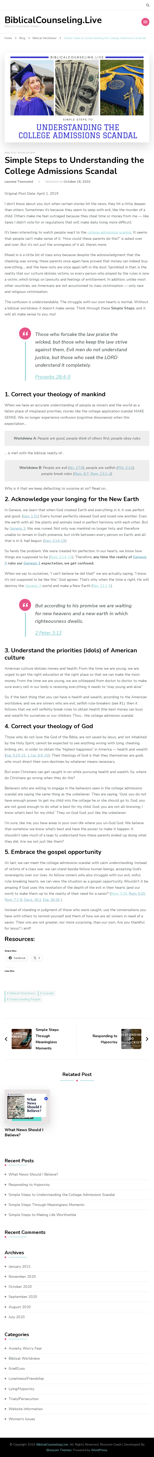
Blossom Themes (59, 1450)
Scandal (48, 993)
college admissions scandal (109, 232)
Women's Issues (22, 1419)
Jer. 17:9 (76, 467)
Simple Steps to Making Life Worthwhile (42, 1214)
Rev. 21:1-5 (101, 585)
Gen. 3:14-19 (54, 540)
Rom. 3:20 (119, 893)
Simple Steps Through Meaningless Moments (46, 1204)
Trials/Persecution (23, 1398)
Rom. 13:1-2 (100, 473)
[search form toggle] (147, 5)
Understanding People (25, 999)
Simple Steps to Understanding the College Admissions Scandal (62, 1194)
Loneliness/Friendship (26, 1378)
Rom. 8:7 (81, 473)
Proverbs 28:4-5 (52, 377)
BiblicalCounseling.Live (53, 20)
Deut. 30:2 (32, 899)
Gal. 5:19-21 (16, 755)
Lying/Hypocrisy (21, 1388)
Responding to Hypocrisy (29, 1184)
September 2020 (23, 1296)
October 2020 (20, 1286)
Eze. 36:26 (51, 899)
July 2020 (17, 1317)
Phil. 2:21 (125, 467)
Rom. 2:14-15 (61, 557)
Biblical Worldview (20, 152)
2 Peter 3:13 (48, 633)
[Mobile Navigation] (145, 22)
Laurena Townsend (19, 181)
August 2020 (20, 1307)
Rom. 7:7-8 (13, 899)
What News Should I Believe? (24, 1132)
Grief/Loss (17, 1368)
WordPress (99, 1450)
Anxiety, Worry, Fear (25, 1348)
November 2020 (22, 1276)
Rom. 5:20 (137, 893)
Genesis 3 (17, 528)
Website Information (26, 1409)
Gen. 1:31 (30, 516)
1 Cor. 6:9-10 (38, 755)
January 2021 (20, 1266)
